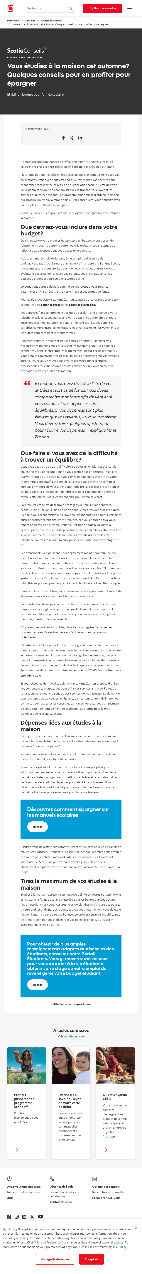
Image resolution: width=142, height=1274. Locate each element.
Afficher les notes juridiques (72, 1004)
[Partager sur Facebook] (63, 138)
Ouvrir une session (105, 8)
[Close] (136, 1228)
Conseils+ (30, 20)
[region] (71, 1246)
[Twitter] (32, 1216)
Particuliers (13, 20)
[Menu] (129, 8)
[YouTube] (40, 1216)
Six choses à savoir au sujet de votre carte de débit (69, 1100)
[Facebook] (9, 1216)
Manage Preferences (55, 1259)
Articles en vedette (51, 20)
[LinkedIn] (24, 1216)
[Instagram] (17, 1216)
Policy (122, 1247)
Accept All (91, 1259)
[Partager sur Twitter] (71, 138)
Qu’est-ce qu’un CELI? (115, 1097)
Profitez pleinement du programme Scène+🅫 (25, 1100)
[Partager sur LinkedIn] (80, 138)
